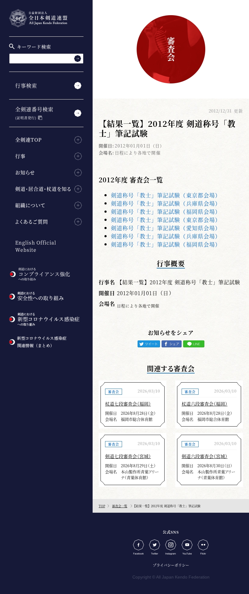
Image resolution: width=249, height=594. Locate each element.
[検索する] (77, 58)
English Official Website (35, 246)
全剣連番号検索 (34, 112)
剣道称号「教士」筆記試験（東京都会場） (166, 195)
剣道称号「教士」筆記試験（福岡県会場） (166, 211)
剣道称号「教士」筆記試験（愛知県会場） (166, 228)
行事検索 (26, 85)
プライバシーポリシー (171, 565)
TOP (102, 506)
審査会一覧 (119, 506)
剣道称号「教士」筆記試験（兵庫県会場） (166, 203)
